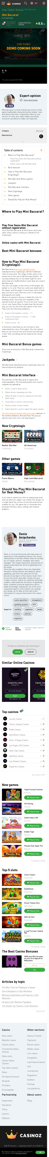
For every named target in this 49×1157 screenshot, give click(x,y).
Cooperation (7, 1100)
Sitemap (30, 1084)
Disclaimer (6, 1105)
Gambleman (28, 889)
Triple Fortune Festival (33, 789)
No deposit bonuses (10, 1076)
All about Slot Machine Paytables (16, 1002)
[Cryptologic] (41, 136)
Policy (4, 1109)
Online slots (7, 1056)
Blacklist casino (9, 1040)
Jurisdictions (32, 1071)
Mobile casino (33, 1049)
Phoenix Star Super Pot (33, 846)
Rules (4, 1072)
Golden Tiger (29, 832)
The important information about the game (19, 413)
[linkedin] (20, 545)
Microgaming (29, 481)
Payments (31, 1040)
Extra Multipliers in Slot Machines (17, 991)
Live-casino (32, 1053)
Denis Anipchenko (31, 100)
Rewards (6, 1081)
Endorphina (28, 877)
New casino (7, 1035)
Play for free (13, 439)
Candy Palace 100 (31, 818)
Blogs (29, 1100)
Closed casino (8, 1044)
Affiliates (6, 1118)
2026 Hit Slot (29, 917)
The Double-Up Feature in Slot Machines (20, 1006)
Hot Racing (28, 804)
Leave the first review (24, 23)
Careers (5, 1113)
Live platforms (33, 1088)
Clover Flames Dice (32, 903)
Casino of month (34, 1035)
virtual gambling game (26, 269)
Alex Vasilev (18, 628)
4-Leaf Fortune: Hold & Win (33, 932)
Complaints (32, 1057)
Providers (6, 1085)
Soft (29, 1066)
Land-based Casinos (36, 1062)
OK (40, 1152)
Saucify (5, 481)
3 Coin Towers (29, 875)
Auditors (31, 1079)
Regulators (32, 1075)
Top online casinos (10, 1067)
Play (15, 696)
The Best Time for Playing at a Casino (18, 987)
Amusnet (27, 792)
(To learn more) (21, 1153)
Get (34, 970)
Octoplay (27, 936)
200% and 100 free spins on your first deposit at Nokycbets (33, 958)
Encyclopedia (7, 1089)
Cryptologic (6, 448)
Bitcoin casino (33, 1044)
